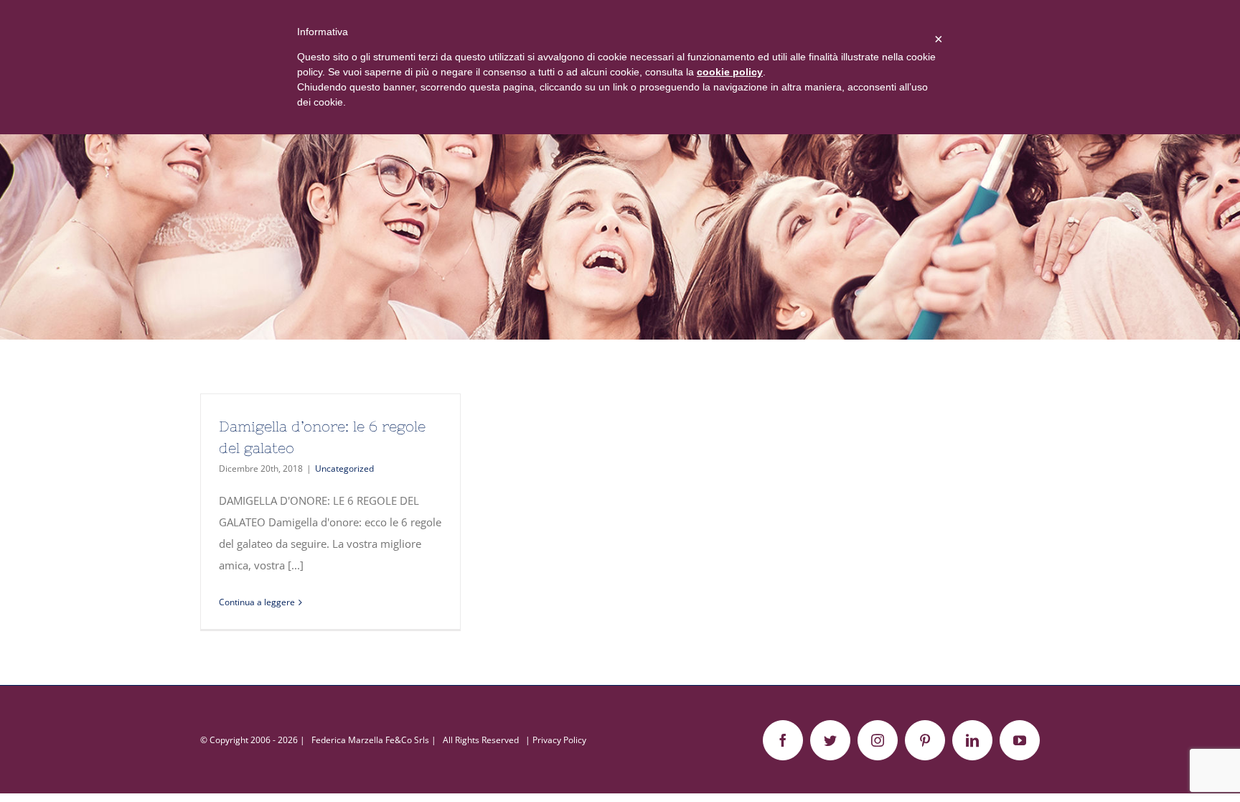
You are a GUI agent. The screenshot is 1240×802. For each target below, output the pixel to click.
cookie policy (730, 72)
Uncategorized (344, 468)
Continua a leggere (257, 602)
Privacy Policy (559, 740)
